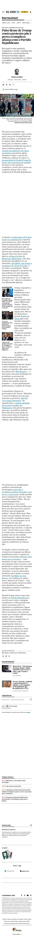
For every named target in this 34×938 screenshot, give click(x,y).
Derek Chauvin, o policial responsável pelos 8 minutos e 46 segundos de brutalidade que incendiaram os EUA (22, 685)
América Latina (6, 22)
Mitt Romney (21, 371)
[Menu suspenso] (3, 11)
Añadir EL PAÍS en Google (11, 89)
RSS (17, 923)
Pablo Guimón (17, 77)
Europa (19, 22)
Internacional (10, 18)
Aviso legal (20, 919)
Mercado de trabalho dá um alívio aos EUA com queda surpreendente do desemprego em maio (7, 303)
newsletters (6, 825)
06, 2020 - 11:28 (20, 79)
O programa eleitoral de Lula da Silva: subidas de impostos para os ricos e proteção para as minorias (16, 791)
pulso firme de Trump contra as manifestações (17, 238)
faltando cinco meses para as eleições (17, 558)
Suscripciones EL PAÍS (24, 921)
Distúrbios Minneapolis (17, 699)
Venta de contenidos (12, 919)
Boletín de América (8, 829)
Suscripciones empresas (10, 923)
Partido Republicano (19, 598)
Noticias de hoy (26, 923)
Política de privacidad (9, 921)
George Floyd (5, 699)
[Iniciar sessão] (30, 11)
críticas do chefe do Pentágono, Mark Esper (13, 257)
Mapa (16, 921)
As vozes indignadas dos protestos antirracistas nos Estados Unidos (7, 325)
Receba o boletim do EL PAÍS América (15, 653)
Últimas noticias (7, 777)
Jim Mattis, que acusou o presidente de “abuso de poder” (17, 264)
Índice (20, 923)
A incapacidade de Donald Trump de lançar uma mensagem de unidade (16, 160)
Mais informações (6, 708)
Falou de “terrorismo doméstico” (15, 399)
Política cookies (27, 919)
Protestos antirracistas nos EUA (12, 27)
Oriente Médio (26, 22)
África (13, 22)
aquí (29, 712)
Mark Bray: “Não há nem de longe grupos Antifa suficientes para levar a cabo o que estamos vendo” (22, 670)
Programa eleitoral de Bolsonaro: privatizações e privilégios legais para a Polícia (15, 799)
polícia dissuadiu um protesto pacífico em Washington (16, 405)
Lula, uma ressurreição (13, 786)
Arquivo (5, 848)
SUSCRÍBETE (24, 12)
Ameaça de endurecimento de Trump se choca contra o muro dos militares (7, 346)
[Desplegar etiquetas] (31, 699)
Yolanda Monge (17, 691)
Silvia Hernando (17, 675)
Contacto (4, 919)
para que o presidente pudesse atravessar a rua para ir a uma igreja (17, 491)
